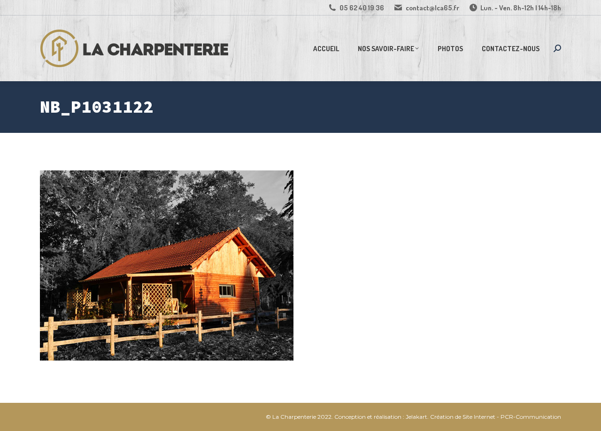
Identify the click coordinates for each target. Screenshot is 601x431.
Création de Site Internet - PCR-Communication (495, 416)
